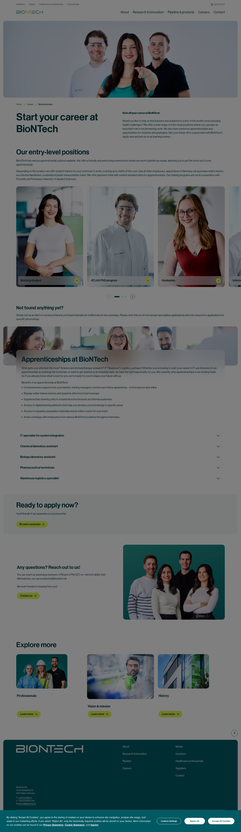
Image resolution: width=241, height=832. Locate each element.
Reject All (194, 821)
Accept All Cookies (221, 821)
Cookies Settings (169, 821)
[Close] (237, 813)
